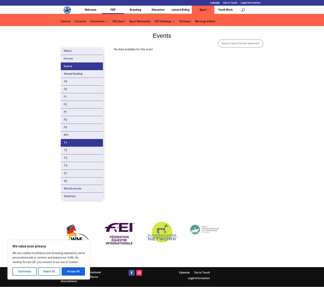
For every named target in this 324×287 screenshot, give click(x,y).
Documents (97, 21)
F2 (65, 104)
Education (158, 9)
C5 (65, 89)
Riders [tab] (68, 50)
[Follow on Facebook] (132, 273)
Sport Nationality (139, 21)
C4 (65, 81)
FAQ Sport (118, 21)
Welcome (90, 9)
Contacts (80, 21)
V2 (65, 181)
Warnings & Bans (205, 21)
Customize (24, 271)
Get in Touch (230, 3)
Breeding (135, 9)
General (65, 21)
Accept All (73, 271)
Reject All (49, 271)
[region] (49, 259)
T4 (65, 165)
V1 (65, 173)
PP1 (66, 135)
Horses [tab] (68, 58)
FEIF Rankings (162, 21)
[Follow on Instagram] (139, 273)
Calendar (215, 3)
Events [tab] (68, 66)
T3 (65, 157)
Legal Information (250, 3)
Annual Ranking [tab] (73, 73)
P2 (65, 119)
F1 (65, 96)
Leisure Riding (181, 9)
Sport (203, 9)
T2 (65, 150)
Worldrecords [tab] (72, 188)
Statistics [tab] (70, 196)
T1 (65, 142)
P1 (65, 111)
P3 (65, 127)
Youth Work (225, 9)
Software (185, 21)
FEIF (113, 9)
